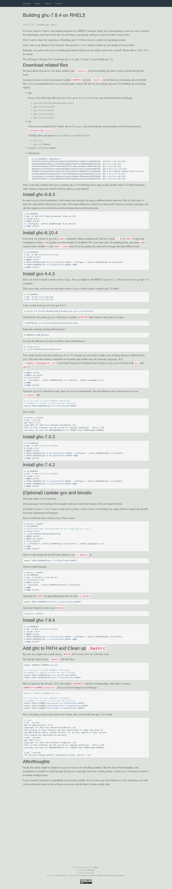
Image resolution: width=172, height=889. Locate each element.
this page (76, 126)
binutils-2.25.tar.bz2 (38, 147)
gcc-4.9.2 (38, 144)
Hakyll (96, 867)
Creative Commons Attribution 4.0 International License (102, 875)
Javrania (27, 3)
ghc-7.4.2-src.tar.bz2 (44, 113)
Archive (58, 3)
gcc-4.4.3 (38, 140)
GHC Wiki (143, 50)
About (48, 3)
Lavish (91, 872)
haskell (41, 24)
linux (53, 24)
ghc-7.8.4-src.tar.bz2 (44, 117)
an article (82, 45)
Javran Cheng (61, 875)
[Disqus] (86, 826)
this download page (89, 97)
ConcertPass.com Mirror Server (74, 135)
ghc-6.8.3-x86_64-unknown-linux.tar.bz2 (54, 103)
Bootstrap (90, 870)
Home (38, 3)
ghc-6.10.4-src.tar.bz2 (44, 106)
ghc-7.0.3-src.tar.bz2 (44, 110)
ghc (47, 24)
